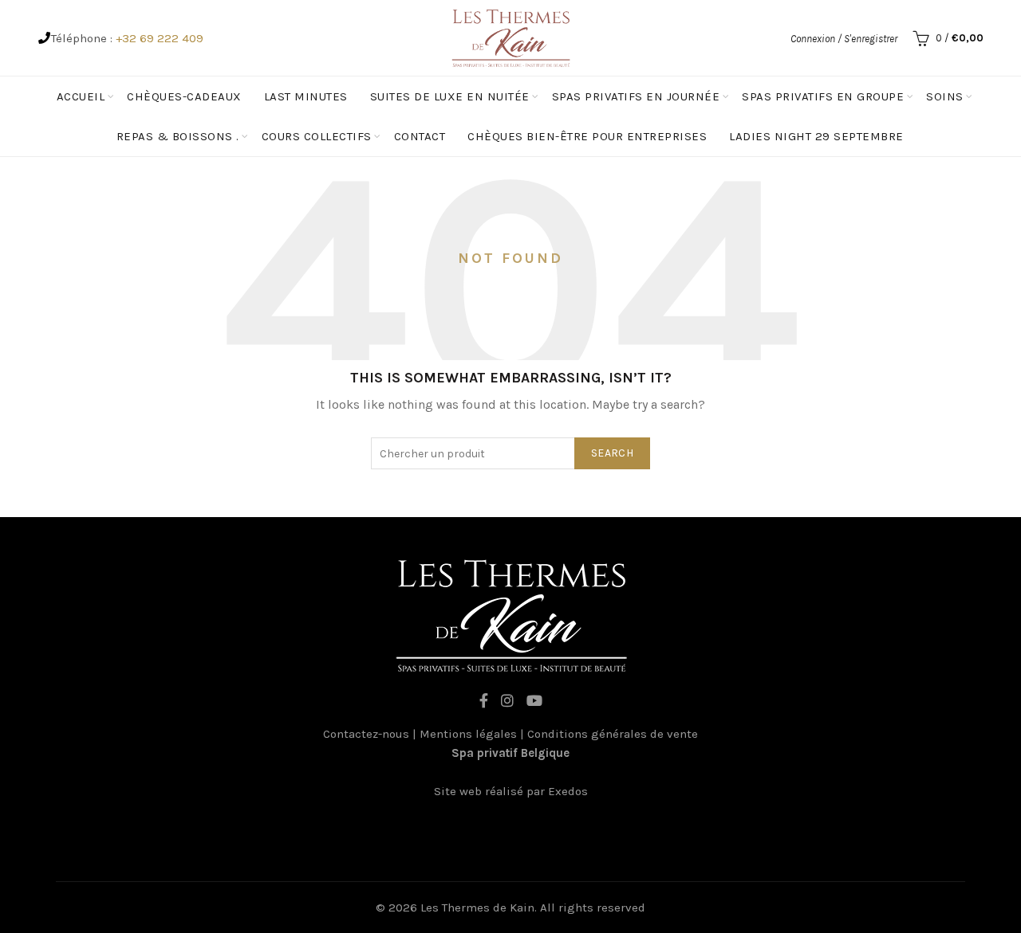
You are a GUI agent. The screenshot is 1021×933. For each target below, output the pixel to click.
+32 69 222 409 (159, 38)
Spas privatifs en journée (636, 96)
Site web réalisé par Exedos (511, 791)
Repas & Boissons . (177, 136)
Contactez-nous (366, 734)
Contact (420, 136)
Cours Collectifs (317, 136)
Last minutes (306, 96)
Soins (945, 96)
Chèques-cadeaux (184, 96)
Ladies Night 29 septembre (816, 136)
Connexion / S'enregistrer (843, 39)
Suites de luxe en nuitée (450, 96)
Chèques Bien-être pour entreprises (587, 136)
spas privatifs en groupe (823, 96)
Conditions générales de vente (612, 734)
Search (612, 453)
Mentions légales (468, 734)
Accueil (81, 96)
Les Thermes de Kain (477, 907)
